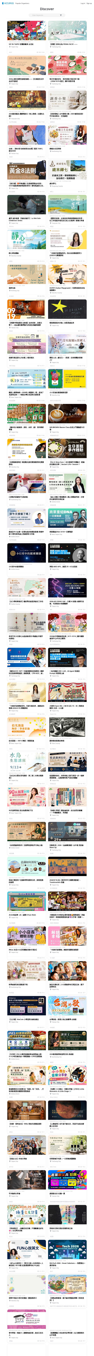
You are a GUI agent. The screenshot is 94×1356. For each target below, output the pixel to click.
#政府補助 (12, 470)
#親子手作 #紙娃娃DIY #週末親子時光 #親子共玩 (64, 1306)
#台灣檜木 (53, 749)
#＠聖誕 (11, 993)
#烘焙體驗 (53, 470)
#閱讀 (51, 226)
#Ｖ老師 (52, 958)
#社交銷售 (12, 191)
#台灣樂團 (12, 923)
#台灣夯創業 (12, 540)
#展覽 (51, 52)
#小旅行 (11, 296)
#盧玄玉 (52, 366)
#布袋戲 (52, 1027)
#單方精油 (12, 366)
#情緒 (11, 1341)
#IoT (51, 1271)
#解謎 (11, 87)
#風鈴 (11, 644)
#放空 (51, 1341)
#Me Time (53, 1167)
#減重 (11, 1097)
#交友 (11, 818)
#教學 (51, 1062)
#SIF (10, 52)
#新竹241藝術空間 (55, 400)
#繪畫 (11, 157)
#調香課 (52, 122)
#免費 (51, 1236)
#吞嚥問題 (12, 505)
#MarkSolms (13, 888)
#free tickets (54, 1097)
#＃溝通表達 (53, 888)
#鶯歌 (11, 749)
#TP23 (11, 1167)
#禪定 (11, 261)
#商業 (51, 540)
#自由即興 (53, 296)
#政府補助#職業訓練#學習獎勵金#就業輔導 (62, 1201)
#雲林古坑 (12, 609)
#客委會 (52, 87)
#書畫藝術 (53, 818)
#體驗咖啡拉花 (54, 435)
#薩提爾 (11, 853)
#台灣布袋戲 (12, 122)
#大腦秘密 (12, 714)
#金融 (51, 853)
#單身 (11, 1132)
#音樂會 (11, 1306)
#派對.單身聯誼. (54, 923)
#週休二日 (53, 261)
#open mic (53, 714)
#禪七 (51, 191)
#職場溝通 (53, 505)
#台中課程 (12, 679)
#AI (51, 575)
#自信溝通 (12, 1271)
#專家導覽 (12, 435)
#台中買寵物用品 (55, 644)
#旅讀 (11, 331)
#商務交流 (53, 784)
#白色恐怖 (12, 400)
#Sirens (11, 226)
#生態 (11, 784)
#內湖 (11, 1201)
